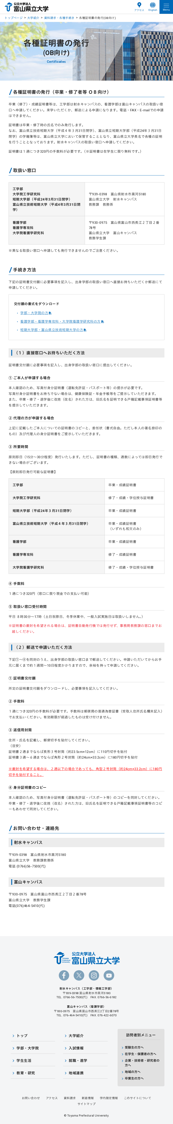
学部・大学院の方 (34, 313)
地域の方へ (133, 1072)
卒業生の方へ (134, 1078)
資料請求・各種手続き (59, 18)
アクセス (139, 10)
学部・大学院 (27, 1048)
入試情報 (76, 1048)
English (152, 10)
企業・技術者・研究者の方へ (142, 1063)
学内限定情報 (109, 1098)
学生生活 (23, 1061)
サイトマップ (86, 1104)
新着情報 (88, 1098)
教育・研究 (25, 1073)
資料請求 (70, 1098)
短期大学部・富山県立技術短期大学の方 (51, 330)
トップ (22, 1036)
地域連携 (76, 1073)
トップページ (14, 18)
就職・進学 (78, 1061)
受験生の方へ (134, 1047)
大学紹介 (33, 18)
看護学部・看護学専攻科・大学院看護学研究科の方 (60, 322)
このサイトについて (137, 1098)
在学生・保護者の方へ (140, 1054)
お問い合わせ (31, 1098)
